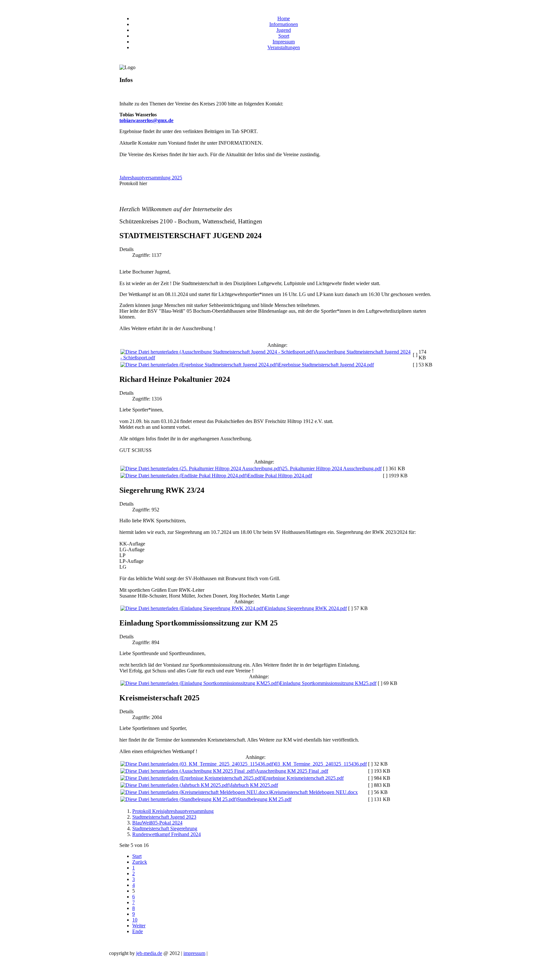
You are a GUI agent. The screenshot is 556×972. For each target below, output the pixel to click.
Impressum (284, 41)
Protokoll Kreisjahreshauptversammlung (173, 811)
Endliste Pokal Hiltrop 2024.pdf (279, 475)
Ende (137, 931)
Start (137, 856)
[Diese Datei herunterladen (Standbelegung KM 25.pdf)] (178, 799)
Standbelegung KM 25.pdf (264, 799)
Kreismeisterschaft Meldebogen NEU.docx (314, 792)
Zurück (139, 862)
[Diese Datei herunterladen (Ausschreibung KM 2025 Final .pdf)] (187, 771)
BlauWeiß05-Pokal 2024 (157, 822)
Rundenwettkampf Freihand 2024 (166, 834)
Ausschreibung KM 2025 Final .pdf (291, 771)
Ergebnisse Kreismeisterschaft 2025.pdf (303, 778)
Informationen (283, 24)
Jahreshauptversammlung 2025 (150, 177)
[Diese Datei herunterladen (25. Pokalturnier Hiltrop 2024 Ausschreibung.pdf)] (201, 468)
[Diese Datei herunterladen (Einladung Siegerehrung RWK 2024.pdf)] (192, 608)
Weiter (138, 925)
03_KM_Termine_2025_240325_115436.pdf (321, 764)
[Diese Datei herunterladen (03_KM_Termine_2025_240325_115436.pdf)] (197, 764)
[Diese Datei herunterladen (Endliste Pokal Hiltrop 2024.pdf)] (183, 475)
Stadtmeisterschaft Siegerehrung (164, 828)
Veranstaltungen (283, 47)
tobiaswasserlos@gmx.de (146, 120)
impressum (194, 953)
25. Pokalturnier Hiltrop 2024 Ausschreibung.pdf (332, 468)
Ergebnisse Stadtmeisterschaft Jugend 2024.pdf (326, 364)
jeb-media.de (149, 953)
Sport (283, 36)
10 (134, 920)
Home (283, 18)
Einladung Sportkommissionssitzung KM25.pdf (328, 683)
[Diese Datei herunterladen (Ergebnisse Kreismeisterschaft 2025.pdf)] (191, 778)
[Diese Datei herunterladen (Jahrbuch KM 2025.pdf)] (175, 785)
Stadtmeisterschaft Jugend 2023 (164, 817)
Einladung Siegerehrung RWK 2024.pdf (306, 608)
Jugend (283, 30)
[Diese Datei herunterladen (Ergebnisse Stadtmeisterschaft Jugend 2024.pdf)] (199, 364)
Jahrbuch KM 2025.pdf (254, 785)
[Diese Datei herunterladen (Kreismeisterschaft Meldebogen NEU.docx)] (195, 792)
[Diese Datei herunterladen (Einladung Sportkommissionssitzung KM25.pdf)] (200, 683)
